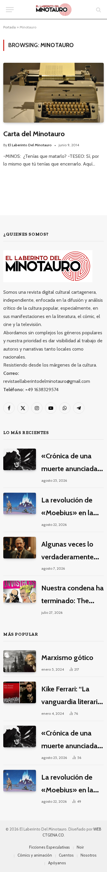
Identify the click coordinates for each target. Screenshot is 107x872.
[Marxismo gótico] (19, 661)
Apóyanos (57, 862)
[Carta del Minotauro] (53, 92)
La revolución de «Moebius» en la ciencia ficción (67, 513)
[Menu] (10, 9)
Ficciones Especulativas (49, 847)
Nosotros (89, 855)
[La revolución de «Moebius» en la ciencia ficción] (19, 503)
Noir (80, 847)
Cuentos (66, 855)
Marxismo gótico (67, 657)
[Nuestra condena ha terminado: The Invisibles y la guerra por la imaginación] (19, 591)
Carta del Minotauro (34, 133)
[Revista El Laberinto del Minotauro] (53, 9)
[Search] (98, 9)
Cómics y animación (35, 855)
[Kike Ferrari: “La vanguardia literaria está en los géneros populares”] (19, 692)
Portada (9, 27)
